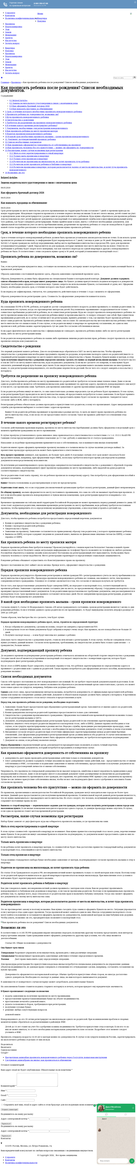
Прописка (10, 24)
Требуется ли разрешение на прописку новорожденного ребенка (38, 122)
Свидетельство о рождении (19, 120)
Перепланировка (13, 26)
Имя (3, 1090)
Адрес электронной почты (15, 1118)
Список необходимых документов (23, 142)
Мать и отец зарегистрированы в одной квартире (36, 153)
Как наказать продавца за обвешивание (31, 108)
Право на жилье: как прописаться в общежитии (38, 1060)
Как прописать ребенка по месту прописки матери (31, 131)
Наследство (11, 40)
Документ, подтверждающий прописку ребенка (30, 139)
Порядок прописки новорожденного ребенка (28, 133)
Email (4, 1095)
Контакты (10, 15)
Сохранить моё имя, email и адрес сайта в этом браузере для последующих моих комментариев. (52, 1104)
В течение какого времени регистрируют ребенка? (31, 125)
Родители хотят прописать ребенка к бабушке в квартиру (40, 164)
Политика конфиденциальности (21, 18)
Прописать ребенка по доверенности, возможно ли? (32, 114)
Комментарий (8, 1086)
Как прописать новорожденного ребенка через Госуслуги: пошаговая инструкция (56, 1057)
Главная (5, 82)
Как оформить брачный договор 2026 (29, 106)
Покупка (41, 21)
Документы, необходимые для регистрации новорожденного (36, 128)
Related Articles (18, 100)
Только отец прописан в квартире (28, 158)
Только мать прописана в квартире (29, 156)
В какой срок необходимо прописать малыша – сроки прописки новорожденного (47, 136)
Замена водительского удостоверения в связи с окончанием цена (43, 103)
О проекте (10, 12)
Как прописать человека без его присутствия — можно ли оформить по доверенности (49, 147)
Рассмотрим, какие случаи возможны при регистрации (34, 150)
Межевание (10, 35)
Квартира (42, 18)
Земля (8, 32)
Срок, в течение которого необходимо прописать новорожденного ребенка (43, 111)
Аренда (9, 37)
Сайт (3, 1100)
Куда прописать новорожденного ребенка (27, 117)
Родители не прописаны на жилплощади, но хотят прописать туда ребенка (49, 161)
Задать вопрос (12, 43)
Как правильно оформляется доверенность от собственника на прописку (43, 145)
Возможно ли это (15, 172)
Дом (7, 29)
